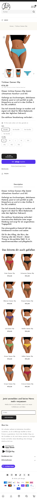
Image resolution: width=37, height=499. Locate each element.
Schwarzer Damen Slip (27, 273)
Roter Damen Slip (9, 273)
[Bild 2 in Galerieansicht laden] (18, 73)
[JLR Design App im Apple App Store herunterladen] (18, 447)
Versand (9, 87)
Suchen (34, 12)
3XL (5, 144)
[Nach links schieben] (3, 74)
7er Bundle (7, 134)
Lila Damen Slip (9, 329)
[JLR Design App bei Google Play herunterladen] (18, 451)
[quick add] (15, 254)
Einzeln (6, 129)
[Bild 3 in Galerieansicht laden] (27, 73)
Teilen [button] (6, 173)
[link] (3, 497)
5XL (19, 144)
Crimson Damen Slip (27, 384)
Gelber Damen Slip (27, 356)
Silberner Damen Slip (9, 301)
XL (21, 140)
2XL (28, 140)
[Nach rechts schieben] (33, 74)
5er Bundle (27, 129)
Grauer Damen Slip (9, 384)
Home (11, 26)
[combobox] (18, 12)
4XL (12, 144)
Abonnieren (9, 417)
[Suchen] (26, 496)
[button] (34, 6)
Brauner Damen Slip (27, 301)
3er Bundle (16, 129)
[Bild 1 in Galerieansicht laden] (9, 73)
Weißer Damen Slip (27, 329)
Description (18, 184)
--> (18, 248)
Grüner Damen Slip (9, 356)
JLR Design (21, 478)
